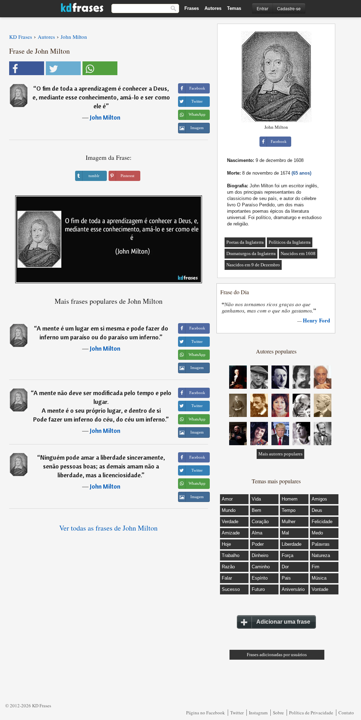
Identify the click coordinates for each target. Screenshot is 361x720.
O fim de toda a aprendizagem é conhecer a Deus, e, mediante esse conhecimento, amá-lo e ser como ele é (101, 97)
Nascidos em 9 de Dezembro (253, 264)
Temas (234, 8)
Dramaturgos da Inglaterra (251, 253)
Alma (257, 533)
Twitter (237, 712)
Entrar (262, 8)
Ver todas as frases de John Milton (108, 528)
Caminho (261, 566)
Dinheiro (260, 555)
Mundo (228, 510)
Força (287, 555)
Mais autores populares (280, 453)
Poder (258, 544)
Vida (256, 499)
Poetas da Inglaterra (245, 242)
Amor (227, 499)
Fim (315, 566)
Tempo (288, 510)
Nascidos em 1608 (298, 253)
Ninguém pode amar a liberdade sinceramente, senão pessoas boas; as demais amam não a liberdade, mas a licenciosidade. (102, 466)
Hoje (226, 544)
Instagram (258, 712)
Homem (290, 499)
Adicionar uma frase (283, 622)
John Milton (105, 117)
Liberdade (291, 544)
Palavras (321, 544)
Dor (285, 566)
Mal (285, 533)
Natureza (321, 555)
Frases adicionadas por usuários (277, 654)
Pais (286, 578)
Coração (260, 521)
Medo (317, 533)
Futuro (258, 589)
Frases (191, 8)
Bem (256, 510)
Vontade (320, 589)
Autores (212, 8)
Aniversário (293, 589)
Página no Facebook (205, 712)
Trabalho (230, 555)
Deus (317, 510)
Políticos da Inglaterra (290, 242)
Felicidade (322, 521)
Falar (227, 578)
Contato (346, 712)
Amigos (319, 499)
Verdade (230, 521)
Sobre (278, 712)
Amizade (231, 533)
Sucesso (231, 589)
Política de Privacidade (311, 712)
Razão (228, 566)
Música (319, 578)
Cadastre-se (289, 8)
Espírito (260, 578)
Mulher (288, 521)
